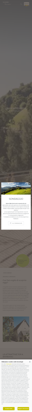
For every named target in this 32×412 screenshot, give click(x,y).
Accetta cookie (8, 408)
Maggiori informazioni (23, 408)
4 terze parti (8, 364)
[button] (30, 362)
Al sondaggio (17, 223)
